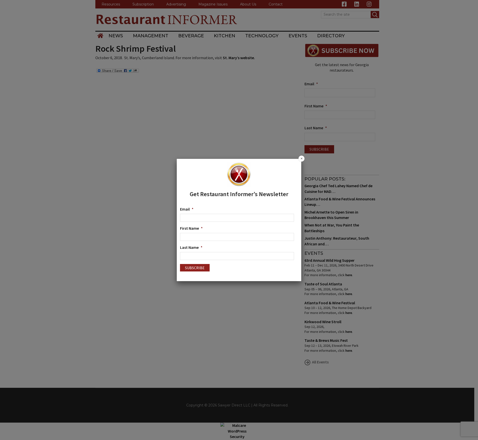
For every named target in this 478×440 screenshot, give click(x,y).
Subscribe (195, 267)
